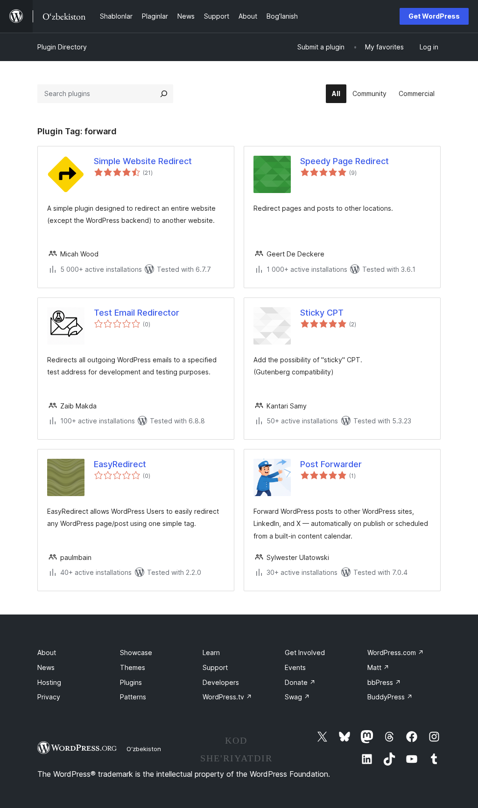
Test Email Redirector (136, 313)
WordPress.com (395, 652)
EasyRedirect (120, 464)
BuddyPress (390, 697)
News (46, 667)
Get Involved (305, 652)
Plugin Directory (62, 47)
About (46, 652)
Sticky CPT (322, 313)
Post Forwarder (331, 464)
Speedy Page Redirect (344, 161)
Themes (132, 667)
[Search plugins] (164, 93)
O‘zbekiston (144, 749)
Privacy (48, 697)
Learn (211, 652)
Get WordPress (434, 16)
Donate (300, 682)
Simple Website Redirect (143, 161)
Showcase (136, 652)
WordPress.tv (227, 697)
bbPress (384, 682)
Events (295, 667)
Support (215, 667)
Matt (378, 667)
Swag (297, 697)
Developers (221, 682)
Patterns (133, 697)
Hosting (49, 682)
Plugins (131, 682)
